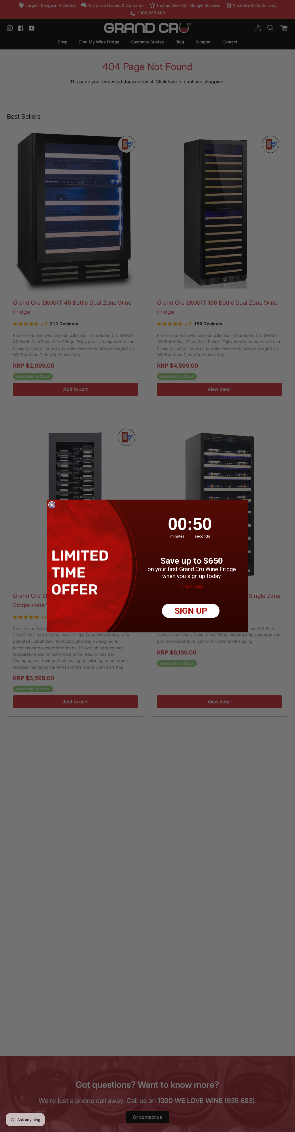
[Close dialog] (52, 505)
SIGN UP (191, 611)
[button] (81, 572)
